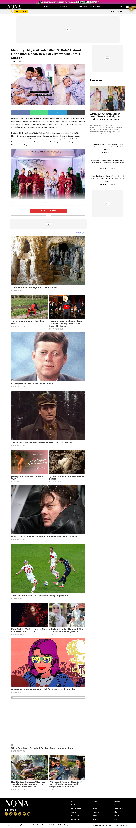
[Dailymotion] (123, 11)
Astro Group (124, 825)
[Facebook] (111, 11)
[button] (121, 6)
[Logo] (14, 7)
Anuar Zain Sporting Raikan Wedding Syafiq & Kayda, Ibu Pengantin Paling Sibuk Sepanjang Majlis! (107, 178)
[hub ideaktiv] (127, 6)
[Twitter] (116, 11)
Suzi (14, 61)
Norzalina (103, 168)
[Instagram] (114, 11)
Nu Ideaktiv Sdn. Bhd (108, 825)
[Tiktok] (119, 11)
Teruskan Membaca (48, 211)
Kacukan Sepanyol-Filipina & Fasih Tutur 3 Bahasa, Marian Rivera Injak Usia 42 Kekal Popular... (107, 146)
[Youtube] (121, 11)
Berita (20, 46)
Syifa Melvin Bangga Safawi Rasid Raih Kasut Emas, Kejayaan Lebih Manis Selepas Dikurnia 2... (107, 162)
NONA (13, 46)
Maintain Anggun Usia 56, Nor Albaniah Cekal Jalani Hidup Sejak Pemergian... (105, 116)
